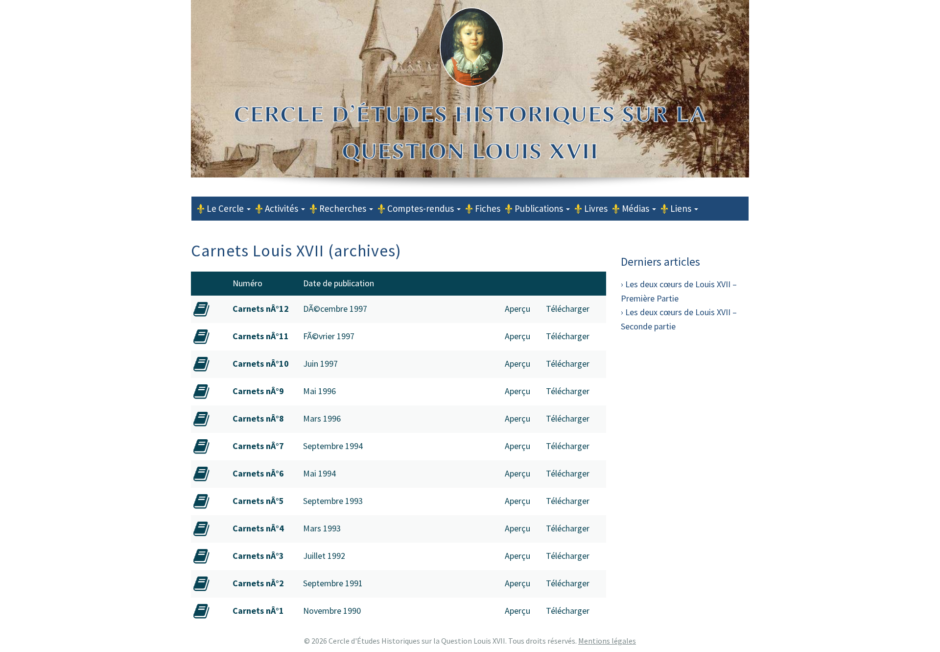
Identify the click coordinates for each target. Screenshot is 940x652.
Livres (596, 208)
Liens (681, 208)
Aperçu (517, 308)
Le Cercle (226, 208)
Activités (282, 208)
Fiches (487, 208)
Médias (636, 208)
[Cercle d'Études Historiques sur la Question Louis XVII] (470, 133)
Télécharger (567, 308)
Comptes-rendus (421, 208)
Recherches (343, 208)
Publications (540, 208)
